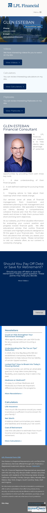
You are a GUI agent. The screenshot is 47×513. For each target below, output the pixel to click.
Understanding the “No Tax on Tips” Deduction (21, 349)
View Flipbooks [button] (13, 111)
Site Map (5, 503)
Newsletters (11, 330)
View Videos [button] (12, 63)
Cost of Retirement (13, 428)
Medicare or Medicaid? (15, 380)
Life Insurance (11, 407)
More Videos (23, 280)
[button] (37, 12)
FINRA (34, 466)
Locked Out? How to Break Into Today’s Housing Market (22, 365)
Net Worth (9, 418)
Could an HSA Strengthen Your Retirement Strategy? (19, 336)
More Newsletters (13, 394)
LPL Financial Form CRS (11, 457)
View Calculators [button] (14, 87)
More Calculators (13, 441)
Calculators (11, 402)
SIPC (38, 466)
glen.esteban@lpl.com (13, 37)
